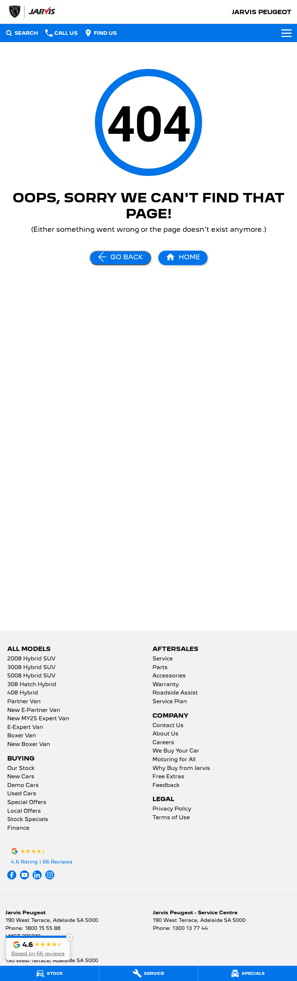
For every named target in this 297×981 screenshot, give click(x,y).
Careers (163, 743)
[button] (37, 948)
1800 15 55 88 (42, 928)
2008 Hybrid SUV (31, 659)
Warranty (165, 685)
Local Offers (24, 811)
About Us (165, 734)
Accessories (169, 676)
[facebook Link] (11, 874)
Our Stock (21, 768)
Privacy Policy (171, 809)
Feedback (166, 785)
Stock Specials (27, 820)
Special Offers (26, 802)
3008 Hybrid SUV (31, 668)
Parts (160, 668)
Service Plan (169, 702)
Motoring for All (174, 760)
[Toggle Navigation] (286, 33)
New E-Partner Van (33, 710)
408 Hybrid (22, 693)
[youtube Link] (24, 874)
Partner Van (24, 702)
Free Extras (168, 777)
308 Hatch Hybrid (31, 685)
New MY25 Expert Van (38, 719)
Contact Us (168, 726)
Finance (18, 828)
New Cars (20, 777)
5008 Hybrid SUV (31, 676)
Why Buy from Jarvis (181, 768)
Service (162, 659)
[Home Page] (31, 12)
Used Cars (21, 794)
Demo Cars (23, 785)
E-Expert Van (25, 727)
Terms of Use (171, 818)
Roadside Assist (175, 693)
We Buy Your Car (175, 751)
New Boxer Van (28, 744)
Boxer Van (21, 736)
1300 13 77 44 (190, 928)
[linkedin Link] (37, 874)
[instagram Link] (49, 874)
